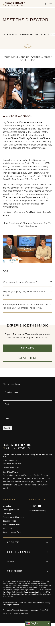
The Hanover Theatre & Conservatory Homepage (20, 610)
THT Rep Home (10, 34)
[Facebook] (30, 506)
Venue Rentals (15, 571)
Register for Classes (18, 551)
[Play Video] (27, 248)
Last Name (7, 423)
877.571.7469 (15, 468)
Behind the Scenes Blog (37, 510)
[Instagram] (34, 506)
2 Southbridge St (10, 460)
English (34, 623)
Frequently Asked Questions (13, 517)
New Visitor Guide (9, 521)
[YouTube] (39, 506)
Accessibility (7, 506)
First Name (7, 409)
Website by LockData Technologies (15, 613)
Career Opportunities (11, 510)
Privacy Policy (44, 610)
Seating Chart (8, 528)
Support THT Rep (29, 34)
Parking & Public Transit (12, 524)
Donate (11, 561)
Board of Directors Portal (12, 532)
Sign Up (7, 428)
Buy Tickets (27, 348)
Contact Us (7, 513)
